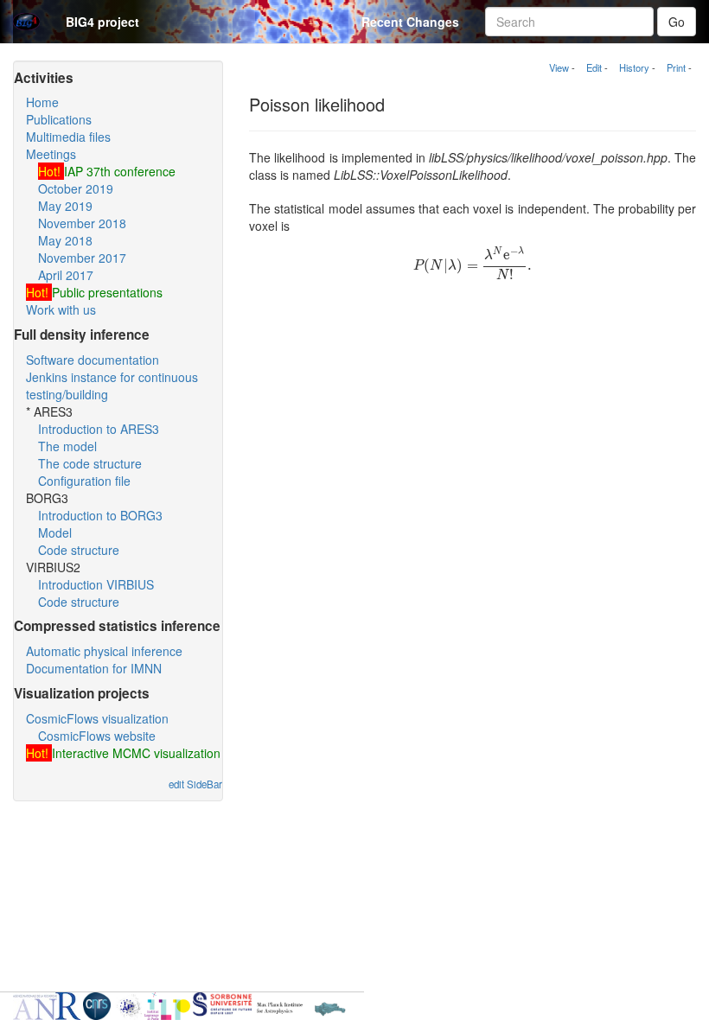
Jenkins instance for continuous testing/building (112, 385)
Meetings (51, 154)
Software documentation (92, 359)
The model (67, 446)
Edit (594, 67)
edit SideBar (195, 784)
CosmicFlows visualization (97, 718)
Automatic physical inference (104, 651)
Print (676, 67)
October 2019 (75, 188)
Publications (59, 119)
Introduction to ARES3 (98, 428)
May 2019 (65, 205)
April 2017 (65, 275)
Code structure (78, 549)
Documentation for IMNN (94, 668)
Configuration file (84, 480)
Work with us (61, 309)
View (559, 67)
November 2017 (82, 257)
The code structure (90, 463)
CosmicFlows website (97, 735)
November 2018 (82, 223)
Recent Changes (410, 21)
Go (676, 21)
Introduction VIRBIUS (96, 584)
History (634, 67)
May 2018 (65, 240)
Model (55, 532)
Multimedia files (68, 136)
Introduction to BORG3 (100, 515)
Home (42, 102)
